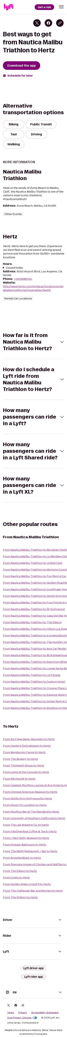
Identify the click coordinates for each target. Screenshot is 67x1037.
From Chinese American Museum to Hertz (30, 792)
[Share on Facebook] (48, 23)
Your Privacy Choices (19, 1017)
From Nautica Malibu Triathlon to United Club (32, 563)
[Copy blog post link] (60, 23)
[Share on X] (37, 23)
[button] (61, 7)
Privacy (22, 1012)
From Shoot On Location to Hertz (25, 805)
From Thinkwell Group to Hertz (23, 765)
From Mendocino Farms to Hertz (24, 752)
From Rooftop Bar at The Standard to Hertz (31, 811)
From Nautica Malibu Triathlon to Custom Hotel (34, 681)
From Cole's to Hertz (16, 877)
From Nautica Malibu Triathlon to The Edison (32, 622)
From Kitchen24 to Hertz (19, 779)
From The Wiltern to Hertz (20, 897)
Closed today (14, 267)
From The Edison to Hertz (20, 871)
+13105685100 (23, 279)
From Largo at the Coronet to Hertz (26, 772)
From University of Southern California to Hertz (34, 818)
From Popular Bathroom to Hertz (24, 844)
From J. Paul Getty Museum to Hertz (26, 838)
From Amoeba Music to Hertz (22, 858)
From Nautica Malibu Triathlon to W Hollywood (34, 609)
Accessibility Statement (45, 1012)
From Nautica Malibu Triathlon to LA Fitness (31, 675)
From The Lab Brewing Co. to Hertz (26, 825)
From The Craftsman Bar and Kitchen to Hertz (33, 891)
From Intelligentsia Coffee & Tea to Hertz (30, 831)
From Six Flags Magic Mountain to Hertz (29, 739)
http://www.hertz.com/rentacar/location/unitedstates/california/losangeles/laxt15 (33, 288)
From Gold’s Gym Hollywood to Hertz (27, 798)
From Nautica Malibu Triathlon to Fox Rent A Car (34, 576)
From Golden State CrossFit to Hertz (27, 884)
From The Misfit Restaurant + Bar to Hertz (30, 851)
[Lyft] (8, 7)
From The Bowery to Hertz (20, 759)
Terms (10, 1012)
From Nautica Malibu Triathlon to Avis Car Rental (34, 648)
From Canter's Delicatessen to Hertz (27, 746)
